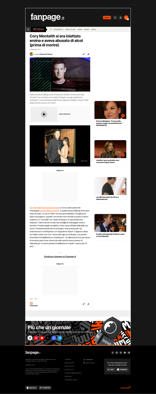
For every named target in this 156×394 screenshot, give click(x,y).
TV (51, 29)
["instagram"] (36, 338)
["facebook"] (53, 338)
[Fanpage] (32, 352)
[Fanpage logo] (44, 17)
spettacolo (38, 29)
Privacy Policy (69, 366)
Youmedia (68, 359)
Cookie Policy (69, 369)
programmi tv (58, 29)
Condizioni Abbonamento (73, 373)
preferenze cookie (71, 380)
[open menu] (28, 29)
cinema (79, 29)
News (31, 298)
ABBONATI (106, 17)
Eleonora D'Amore (46, 54)
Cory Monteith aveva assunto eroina (44, 208)
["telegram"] (59, 338)
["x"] (47, 338)
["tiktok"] (30, 338)
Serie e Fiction (70, 29)
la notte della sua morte (49, 211)
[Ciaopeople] (125, 388)
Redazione (68, 376)
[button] (88, 54)
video (35, 298)
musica (86, 29)
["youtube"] (41, 338)
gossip (93, 29)
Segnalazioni (69, 363)
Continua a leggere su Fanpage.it (60, 256)
